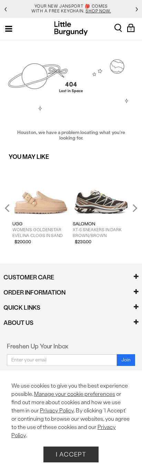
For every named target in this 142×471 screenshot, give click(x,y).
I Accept (71, 454)
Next (133, 207)
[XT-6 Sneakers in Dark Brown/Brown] (101, 190)
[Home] (71, 28)
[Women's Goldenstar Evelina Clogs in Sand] (40, 190)
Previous (11, 211)
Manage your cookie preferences (74, 394)
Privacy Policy (57, 410)
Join (126, 360)
